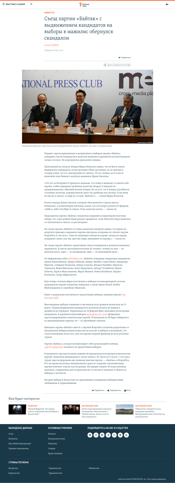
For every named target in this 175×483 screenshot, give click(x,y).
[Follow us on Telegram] (108, 435)
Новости (49, 13)
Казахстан (13, 468)
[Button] (124, 57)
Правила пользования (19, 449)
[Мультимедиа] (167, 4)
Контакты (13, 439)
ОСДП (55, 298)
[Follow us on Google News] (120, 435)
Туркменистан (55, 473)
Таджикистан (55, 468)
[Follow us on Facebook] (102, 435)
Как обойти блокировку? (20, 444)
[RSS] (126, 435)
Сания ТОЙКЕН (51, 45)
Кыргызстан (14, 473)
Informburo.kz (75, 259)
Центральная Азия (90, 406)
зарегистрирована (53, 347)
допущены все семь (97, 314)
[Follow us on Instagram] (96, 435)
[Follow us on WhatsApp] (114, 435)
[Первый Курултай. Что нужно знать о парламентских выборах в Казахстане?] (17, 409)
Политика (32, 406)
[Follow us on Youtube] (90, 435)
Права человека (55, 454)
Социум (51, 449)
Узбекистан (94, 468)
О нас (11, 434)
